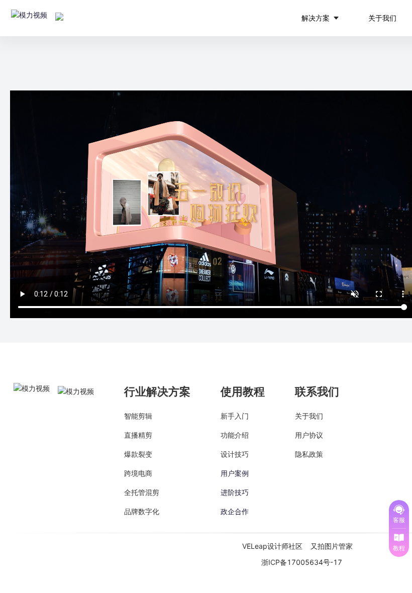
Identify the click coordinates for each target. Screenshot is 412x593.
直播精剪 (138, 435)
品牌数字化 (141, 511)
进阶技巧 (235, 492)
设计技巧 (235, 454)
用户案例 (235, 473)
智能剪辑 (138, 416)
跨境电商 (138, 473)
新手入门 (235, 416)
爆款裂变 (138, 454)
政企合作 (235, 511)
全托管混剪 (141, 492)
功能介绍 (235, 435)
